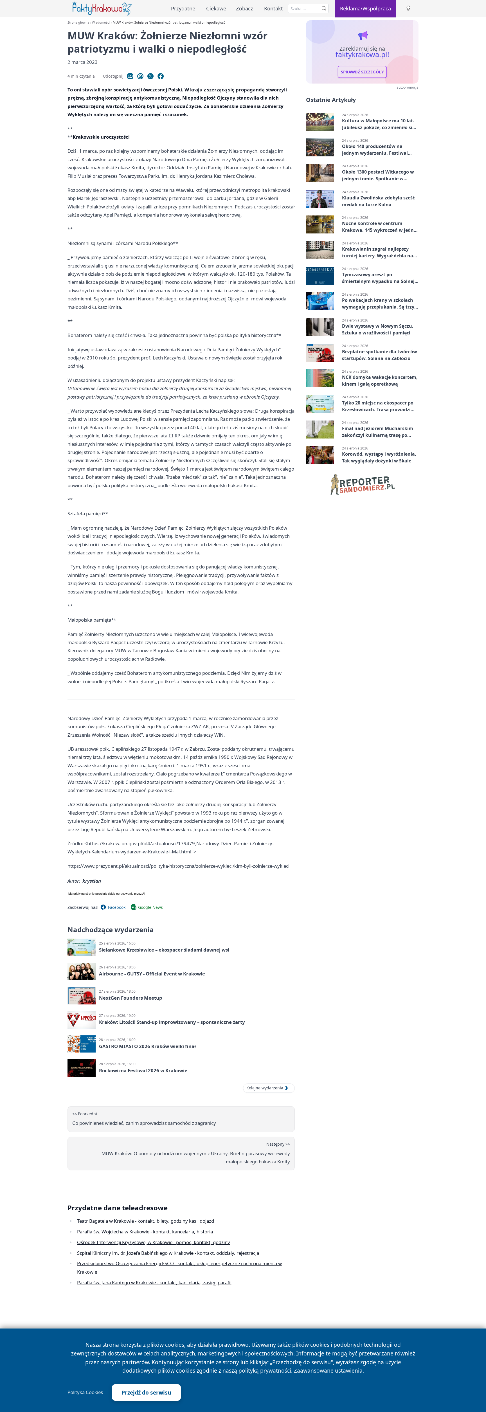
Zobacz (244, 8)
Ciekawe (216, 8)
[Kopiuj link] (130, 76)
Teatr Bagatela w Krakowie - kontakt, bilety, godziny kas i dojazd (145, 1221)
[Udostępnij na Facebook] (160, 76)
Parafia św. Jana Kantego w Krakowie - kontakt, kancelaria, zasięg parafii (154, 1282)
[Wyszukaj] (324, 8)
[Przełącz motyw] (408, 9)
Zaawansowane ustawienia (328, 1370)
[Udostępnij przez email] (140, 76)
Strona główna (78, 22)
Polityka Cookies (85, 1392)
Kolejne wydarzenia (264, 1088)
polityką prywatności (264, 1370)
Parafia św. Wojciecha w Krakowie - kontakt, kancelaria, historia (145, 1231)
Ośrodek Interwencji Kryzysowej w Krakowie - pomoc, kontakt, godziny (153, 1242)
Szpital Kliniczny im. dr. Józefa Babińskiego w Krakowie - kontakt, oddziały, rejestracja (168, 1253)
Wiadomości (101, 22)
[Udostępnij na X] (150, 76)
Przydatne (183, 8)
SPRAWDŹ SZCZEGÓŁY (362, 72)
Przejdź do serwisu (146, 1392)
